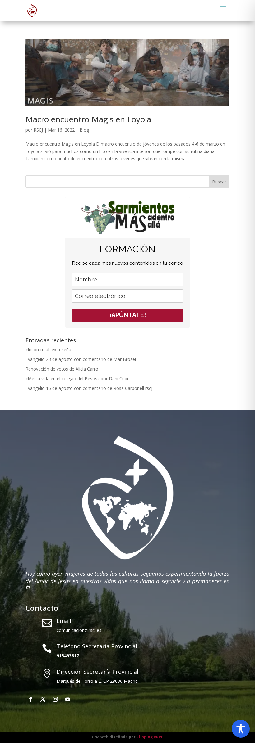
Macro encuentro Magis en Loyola (88, 119)
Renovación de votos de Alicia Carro (62, 369)
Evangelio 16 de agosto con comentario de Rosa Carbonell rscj (89, 388)
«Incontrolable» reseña (48, 350)
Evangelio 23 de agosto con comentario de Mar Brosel (81, 359)
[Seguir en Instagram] (55, 699)
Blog (84, 130)
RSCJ (38, 130)
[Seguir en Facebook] (30, 699)
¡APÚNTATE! (127, 315)
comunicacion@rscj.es (79, 630)
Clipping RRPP (150, 737)
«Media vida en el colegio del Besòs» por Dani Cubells (80, 378)
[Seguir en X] (43, 699)
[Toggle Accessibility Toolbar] (240, 728)
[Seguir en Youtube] (68, 699)
